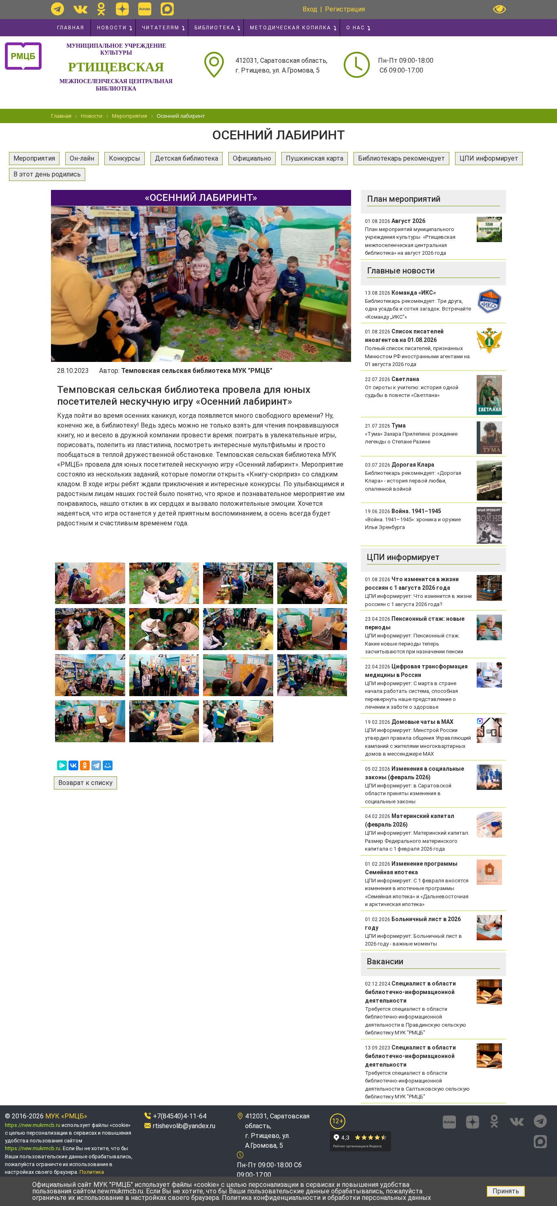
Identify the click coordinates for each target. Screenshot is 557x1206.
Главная (70, 28)
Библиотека (215, 28)
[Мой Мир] (108, 765)
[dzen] (122, 8)
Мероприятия (34, 158)
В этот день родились (47, 174)
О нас (355, 28)
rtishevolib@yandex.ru (184, 1126)
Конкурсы (124, 158)
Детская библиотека (186, 158)
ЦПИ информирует (489, 158)
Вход (310, 9)
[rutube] (144, 8)
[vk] (80, 8)
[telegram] (57, 8)
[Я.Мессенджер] (62, 765)
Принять (506, 1191)
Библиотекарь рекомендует (401, 158)
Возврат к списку (85, 783)
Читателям (160, 28)
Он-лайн (82, 158)
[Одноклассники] (85, 765)
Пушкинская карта (314, 158)
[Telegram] (96, 765)
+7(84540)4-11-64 (179, 1116)
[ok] (101, 8)
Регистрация (345, 9)
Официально (252, 158)
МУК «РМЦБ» (66, 1116)
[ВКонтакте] (73, 765)
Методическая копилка (290, 28)
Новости (112, 28)
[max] (167, 8)
